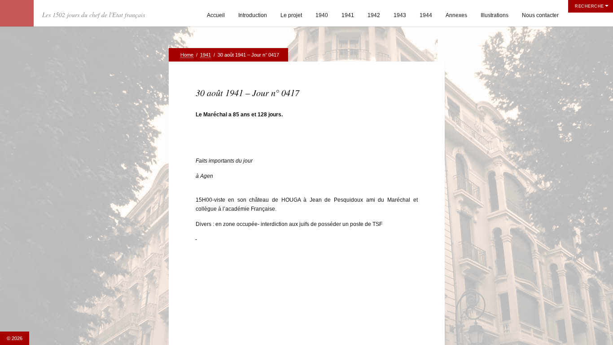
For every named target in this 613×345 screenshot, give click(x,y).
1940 (321, 15)
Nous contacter (540, 15)
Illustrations (494, 15)
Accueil (216, 15)
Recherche (589, 6)
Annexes (456, 15)
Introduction (252, 15)
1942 (374, 15)
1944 (426, 15)
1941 (348, 15)
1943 (400, 15)
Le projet (291, 15)
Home (186, 55)
